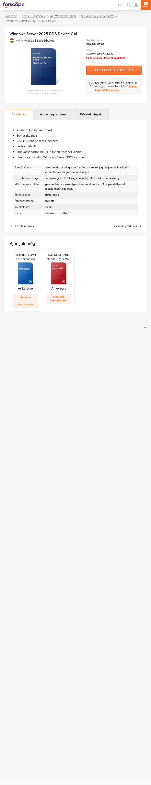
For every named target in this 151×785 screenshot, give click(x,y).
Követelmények (91, 114)
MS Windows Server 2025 (98, 16)
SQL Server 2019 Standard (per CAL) (58, 256)
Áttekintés (19, 114)
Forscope (11, 16)
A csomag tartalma (53, 114)
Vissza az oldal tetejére (144, 327)
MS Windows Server (63, 16)
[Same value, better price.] (14, 5)
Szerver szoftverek (33, 16)
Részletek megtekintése (25, 301)
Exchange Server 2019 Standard (25, 256)
